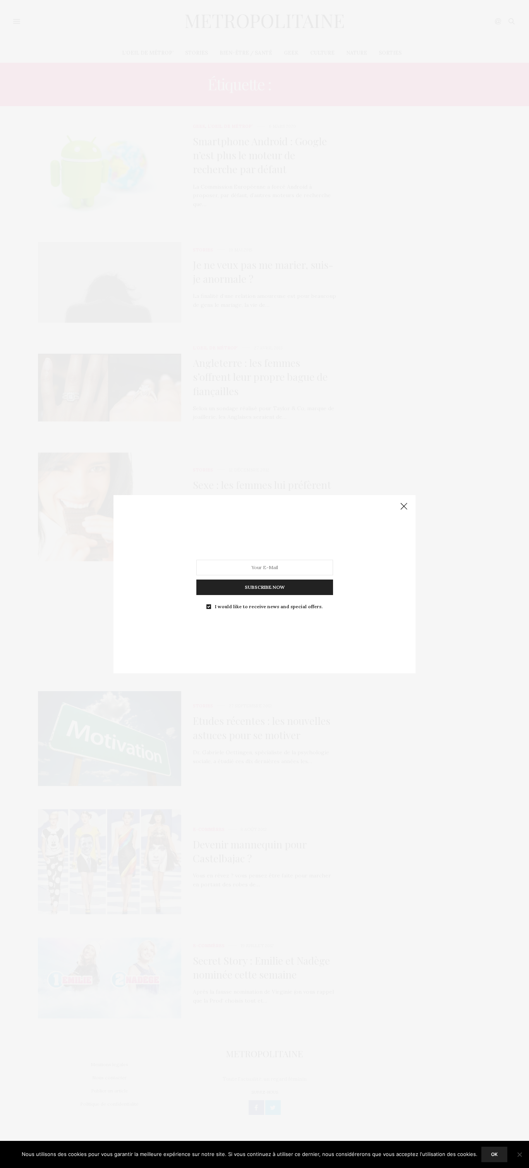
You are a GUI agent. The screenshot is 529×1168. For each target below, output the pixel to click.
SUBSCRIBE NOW (265, 587)
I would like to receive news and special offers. (269, 606)
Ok (494, 1154)
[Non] (519, 1154)
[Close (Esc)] (404, 506)
